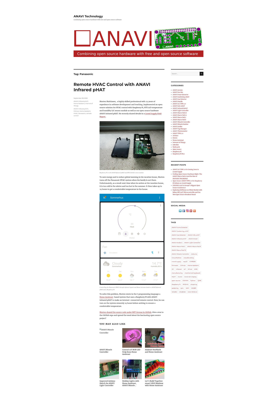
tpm (182, 288)
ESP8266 (192, 261)
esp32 (185, 261)
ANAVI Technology (88, 16)
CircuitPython (176, 258)
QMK (199, 280)
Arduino (175, 136)
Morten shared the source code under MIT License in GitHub (125, 312)
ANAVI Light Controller (181, 111)
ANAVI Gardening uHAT (181, 97)
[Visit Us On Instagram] (187, 211)
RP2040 (185, 284)
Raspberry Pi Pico (179, 154)
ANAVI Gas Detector (179, 99)
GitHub (76, 111)
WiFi (187, 288)
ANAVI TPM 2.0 (178, 133)
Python (193, 280)
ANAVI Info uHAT (179, 106)
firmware (175, 265)
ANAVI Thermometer (180, 131)
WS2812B (182, 292)
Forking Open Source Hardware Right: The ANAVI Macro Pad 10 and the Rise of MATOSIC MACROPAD (187, 176)
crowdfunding (189, 258)
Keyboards (176, 147)
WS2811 (193, 288)
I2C (173, 269)
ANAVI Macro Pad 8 (179, 120)
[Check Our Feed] (194, 211)
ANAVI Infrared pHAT (81, 101)
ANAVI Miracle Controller (181, 122)
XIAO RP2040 (192, 292)
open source (176, 280)
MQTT (174, 277)
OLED (180, 277)
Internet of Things (179, 142)
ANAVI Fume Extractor (180, 95)
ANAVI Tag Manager (180, 129)
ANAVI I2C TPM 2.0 (179, 104)
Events (175, 138)
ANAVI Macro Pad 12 (180, 115)
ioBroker (176, 145)
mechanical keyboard (192, 273)
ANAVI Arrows (178, 90)
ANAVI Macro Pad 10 (180, 113)
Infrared (179, 269)
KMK (195, 269)
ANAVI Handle (178, 101)
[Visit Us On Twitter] (180, 211)
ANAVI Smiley (177, 126)
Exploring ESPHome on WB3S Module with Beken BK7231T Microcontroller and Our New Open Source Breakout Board (187, 192)
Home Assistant (106, 297)
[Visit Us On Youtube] (191, 211)
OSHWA (185, 280)
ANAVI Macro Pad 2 (179, 117)
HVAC (76, 113)
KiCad (190, 269)
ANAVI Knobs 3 (177, 242)
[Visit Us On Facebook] (183, 211)
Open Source (177, 149)
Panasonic (82, 113)
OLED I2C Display (190, 277)
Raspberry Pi (177, 152)
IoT (185, 269)
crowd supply (176, 261)
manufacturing (177, 273)
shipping (194, 284)
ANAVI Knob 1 (193, 239)
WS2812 (174, 292)
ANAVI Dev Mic (178, 92)
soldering (175, 288)
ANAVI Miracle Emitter (180, 124)
